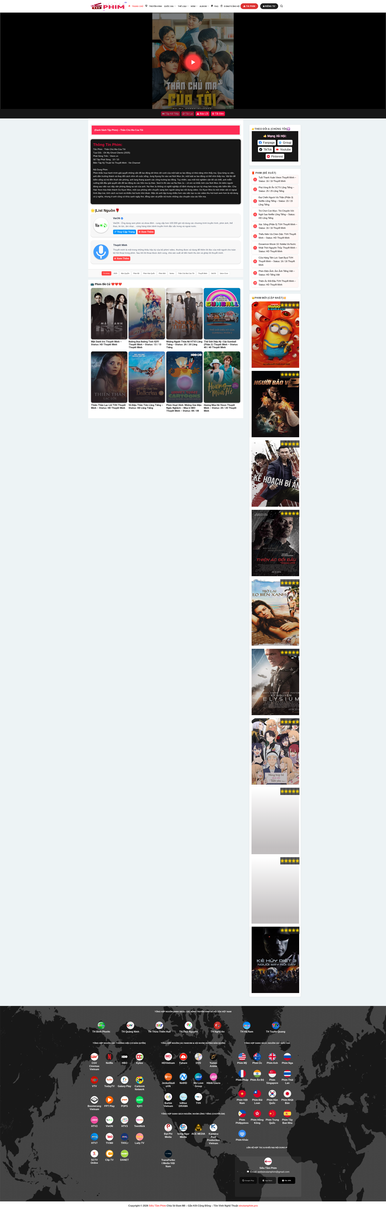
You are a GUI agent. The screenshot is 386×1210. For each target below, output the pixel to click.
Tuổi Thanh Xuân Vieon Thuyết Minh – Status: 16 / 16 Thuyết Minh (277, 179)
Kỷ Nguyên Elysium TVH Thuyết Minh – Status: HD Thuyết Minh (275, 682)
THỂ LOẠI (182, 6)
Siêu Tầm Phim (157, 1205)
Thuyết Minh (202, 273)
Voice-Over (224, 273)
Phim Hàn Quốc (149, 273)
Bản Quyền (125, 273)
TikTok (267, 149)
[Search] (281, 6)
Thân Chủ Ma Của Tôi (186, 273)
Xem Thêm (147, 232)
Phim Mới (162, 273)
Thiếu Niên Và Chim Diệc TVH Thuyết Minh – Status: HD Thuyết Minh (277, 236)
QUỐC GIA (169, 6)
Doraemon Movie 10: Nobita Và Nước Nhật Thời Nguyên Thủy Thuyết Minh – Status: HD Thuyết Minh (278, 248)
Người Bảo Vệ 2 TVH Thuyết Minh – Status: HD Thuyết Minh (275, 404)
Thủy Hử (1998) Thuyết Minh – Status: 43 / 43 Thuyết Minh (275, 821)
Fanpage (269, 142)
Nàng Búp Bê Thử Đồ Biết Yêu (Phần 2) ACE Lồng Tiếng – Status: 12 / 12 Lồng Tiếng (275, 751)
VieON (213, 273)
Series (171, 273)
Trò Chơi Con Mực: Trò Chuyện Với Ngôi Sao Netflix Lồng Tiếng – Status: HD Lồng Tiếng (277, 214)
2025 (115, 273)
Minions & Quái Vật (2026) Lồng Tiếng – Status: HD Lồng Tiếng (275, 335)
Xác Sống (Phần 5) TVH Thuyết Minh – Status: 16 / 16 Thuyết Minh (278, 226)
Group (287, 142)
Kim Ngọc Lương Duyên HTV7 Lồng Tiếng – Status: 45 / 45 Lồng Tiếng (275, 890)
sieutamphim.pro (248, 1205)
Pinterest (277, 156)
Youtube (285, 149)
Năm (193, 6)
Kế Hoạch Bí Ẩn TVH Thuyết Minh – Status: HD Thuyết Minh (275, 474)
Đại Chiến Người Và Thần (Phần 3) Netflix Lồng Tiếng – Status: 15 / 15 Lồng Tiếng (276, 201)
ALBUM (203, 6)
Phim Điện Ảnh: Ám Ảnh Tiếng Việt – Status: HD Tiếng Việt (277, 273)
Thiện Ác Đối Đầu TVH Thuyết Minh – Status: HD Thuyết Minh (277, 283)
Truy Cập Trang (126, 232)
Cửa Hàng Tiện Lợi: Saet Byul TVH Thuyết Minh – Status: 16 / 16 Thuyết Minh (277, 261)
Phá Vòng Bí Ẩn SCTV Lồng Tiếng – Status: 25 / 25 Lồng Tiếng (276, 189)
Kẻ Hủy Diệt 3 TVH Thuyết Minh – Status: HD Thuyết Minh (275, 960)
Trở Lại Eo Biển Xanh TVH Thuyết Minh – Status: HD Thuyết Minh (275, 612)
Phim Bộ (136, 273)
